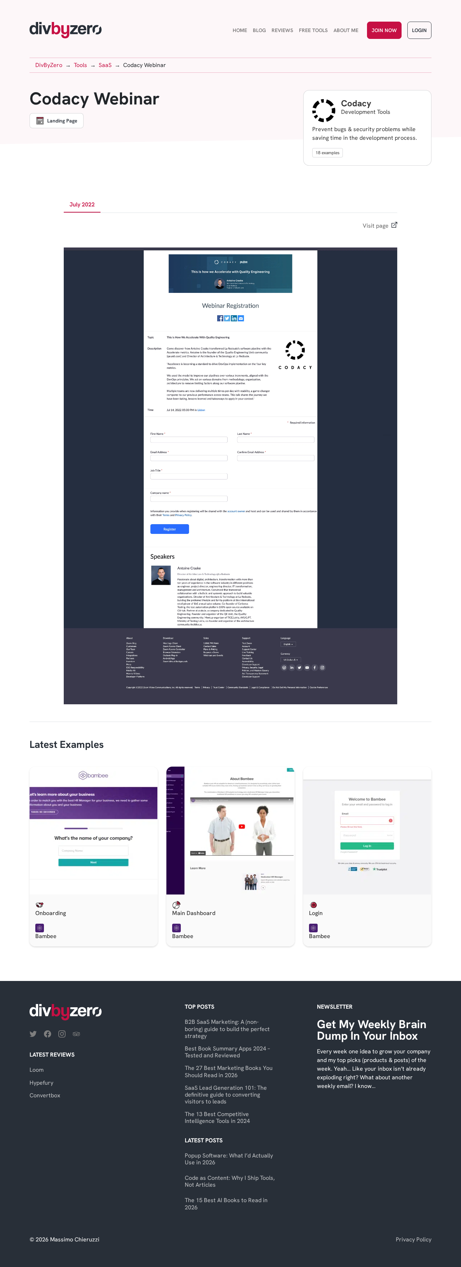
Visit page (376, 225)
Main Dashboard (193, 913)
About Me (346, 30)
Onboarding (50, 913)
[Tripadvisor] (76, 1033)
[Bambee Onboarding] (94, 831)
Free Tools (313, 30)
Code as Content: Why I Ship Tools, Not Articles (230, 1181)
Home (240, 30)
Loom (37, 1070)
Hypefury (41, 1083)
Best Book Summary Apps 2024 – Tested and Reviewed (227, 1052)
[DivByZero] (66, 30)
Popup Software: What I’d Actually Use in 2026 (229, 1159)
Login (419, 30)
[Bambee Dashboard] (230, 831)
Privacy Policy (413, 1239)
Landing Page (62, 120)
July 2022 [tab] (82, 204)
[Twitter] (33, 1033)
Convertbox (45, 1095)
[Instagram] (62, 1033)
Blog (259, 30)
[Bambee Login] (367, 831)
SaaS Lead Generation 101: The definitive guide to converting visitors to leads (226, 1094)
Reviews (282, 30)
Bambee (46, 936)
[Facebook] (47, 1033)
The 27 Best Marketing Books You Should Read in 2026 (229, 1071)
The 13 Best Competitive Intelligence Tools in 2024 (217, 1117)
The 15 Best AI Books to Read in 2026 (226, 1203)
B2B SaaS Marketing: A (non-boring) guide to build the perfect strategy (227, 1028)
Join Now (384, 30)
